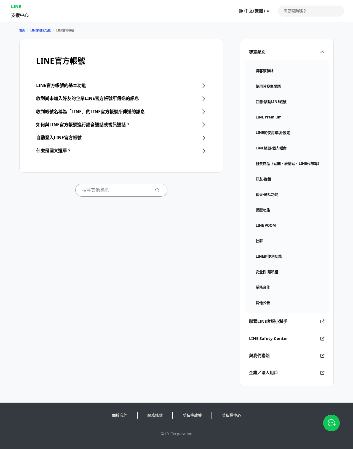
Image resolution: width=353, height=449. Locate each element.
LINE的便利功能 (40, 30)
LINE (16, 6)
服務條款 (155, 415)
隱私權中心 (231, 415)
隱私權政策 (192, 415)
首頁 (22, 30)
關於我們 (119, 415)
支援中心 (20, 15)
